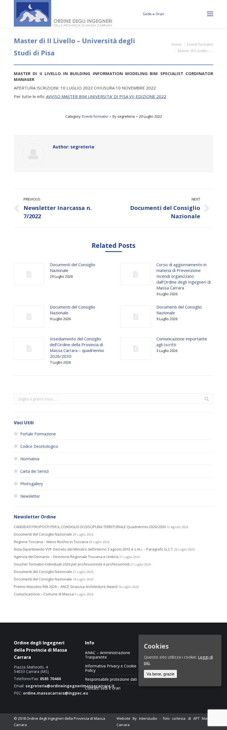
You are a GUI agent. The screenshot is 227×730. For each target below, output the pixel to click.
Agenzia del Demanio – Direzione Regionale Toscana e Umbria (66, 556)
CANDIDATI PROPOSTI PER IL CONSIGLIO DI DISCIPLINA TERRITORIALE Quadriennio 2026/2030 (90, 527)
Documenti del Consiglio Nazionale (72, 267)
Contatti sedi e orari (102, 688)
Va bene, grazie (160, 674)
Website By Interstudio (137, 718)
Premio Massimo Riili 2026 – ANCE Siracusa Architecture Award (65, 586)
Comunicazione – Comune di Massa (44, 594)
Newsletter (30, 496)
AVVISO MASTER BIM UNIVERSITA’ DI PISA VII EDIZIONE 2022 (106, 96)
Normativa (29, 458)
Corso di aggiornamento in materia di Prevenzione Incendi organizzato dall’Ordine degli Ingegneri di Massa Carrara (183, 276)
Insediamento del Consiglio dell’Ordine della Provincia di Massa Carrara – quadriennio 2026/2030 (77, 347)
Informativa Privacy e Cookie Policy (110, 668)
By (123, 116)
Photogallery (31, 483)
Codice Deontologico (39, 446)
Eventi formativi (200, 44)
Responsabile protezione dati (111, 679)
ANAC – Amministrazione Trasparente (107, 655)
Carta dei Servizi (34, 471)
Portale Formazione (38, 433)
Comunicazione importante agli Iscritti (181, 341)
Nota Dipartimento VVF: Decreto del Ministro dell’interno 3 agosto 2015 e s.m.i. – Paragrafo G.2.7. (93, 549)
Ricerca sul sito (189, 14)
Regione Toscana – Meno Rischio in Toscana (51, 541)
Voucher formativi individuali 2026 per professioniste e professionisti (72, 564)
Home (177, 44)
